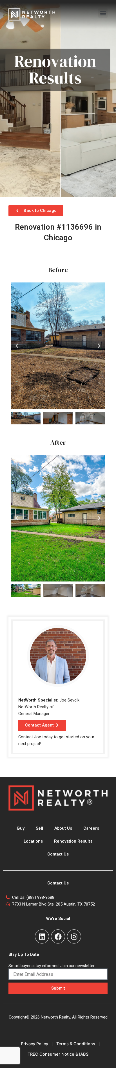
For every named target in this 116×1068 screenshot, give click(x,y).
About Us (63, 828)
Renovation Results (73, 841)
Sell (39, 828)
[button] (103, 13)
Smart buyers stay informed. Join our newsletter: (51, 965)
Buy (20, 828)
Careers (91, 828)
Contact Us (58, 854)
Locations (33, 841)
